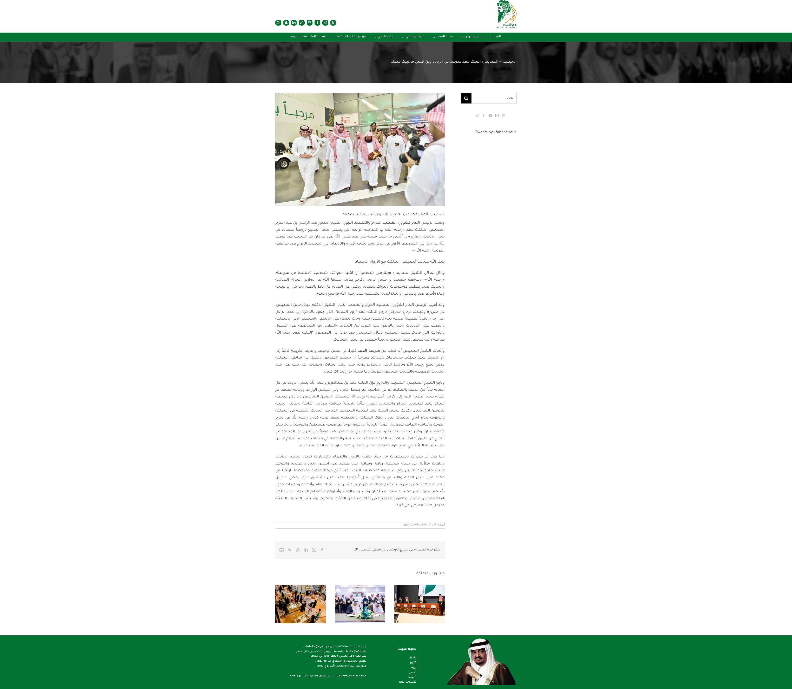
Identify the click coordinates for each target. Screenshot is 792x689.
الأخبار (423, 525)
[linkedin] (294, 23)
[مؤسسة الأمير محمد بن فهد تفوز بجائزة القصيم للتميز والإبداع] (419, 604)
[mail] (309, 23)
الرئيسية (509, 62)
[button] (441, 604)
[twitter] (333, 23)
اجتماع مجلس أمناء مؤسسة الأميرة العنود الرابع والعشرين (305, 592)
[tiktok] (302, 23)
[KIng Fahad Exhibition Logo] (506, 2)
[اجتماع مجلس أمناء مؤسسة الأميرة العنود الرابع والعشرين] (300, 604)
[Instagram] (497, 115)
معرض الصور (414, 592)
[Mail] (477, 115)
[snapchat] (286, 23)
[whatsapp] (278, 23)
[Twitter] (503, 115)
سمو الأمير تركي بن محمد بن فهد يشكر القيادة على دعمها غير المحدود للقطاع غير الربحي (365, 588)
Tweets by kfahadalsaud (496, 133)
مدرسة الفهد (369, 351)
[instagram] (325, 23)
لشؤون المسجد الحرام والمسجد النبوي (376, 223)
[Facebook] (484, 115)
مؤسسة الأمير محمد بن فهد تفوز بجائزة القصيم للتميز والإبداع (425, 592)
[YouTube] (490, 115)
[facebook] (317, 23)
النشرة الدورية (410, 525)
